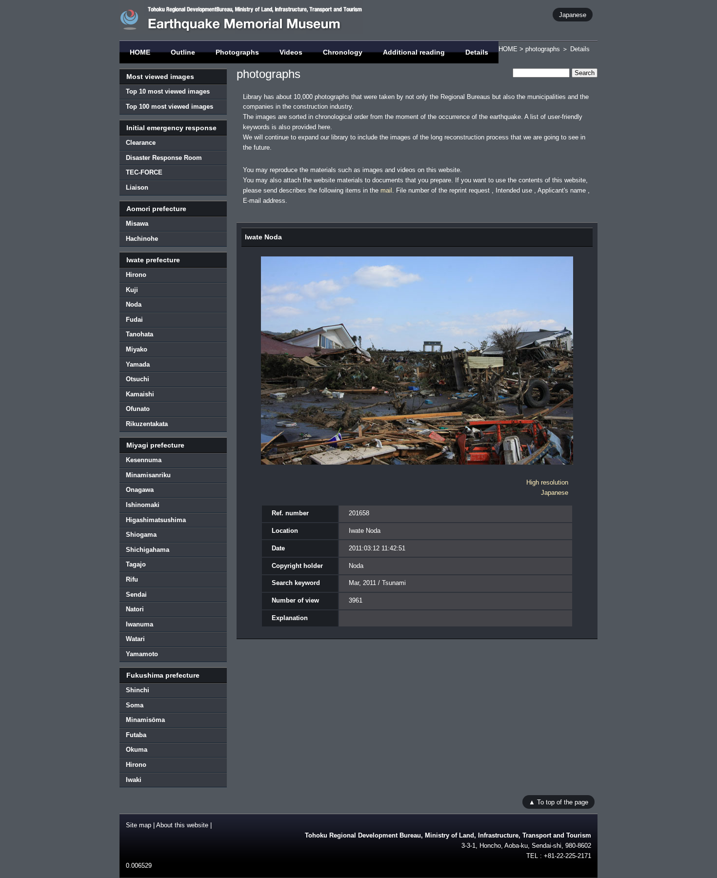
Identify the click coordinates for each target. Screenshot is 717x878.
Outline (183, 52)
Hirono (136, 274)
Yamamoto (142, 654)
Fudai (134, 319)
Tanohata (139, 334)
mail (386, 190)
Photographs (237, 52)
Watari (135, 639)
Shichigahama (147, 549)
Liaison (137, 187)
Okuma (136, 749)
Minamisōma (145, 719)
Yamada (138, 364)
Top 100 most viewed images (169, 106)
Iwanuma (139, 624)
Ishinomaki (142, 504)
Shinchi (137, 690)
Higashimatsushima (156, 520)
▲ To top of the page (558, 801)
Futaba (136, 735)
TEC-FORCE (144, 172)
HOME (140, 52)
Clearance (141, 142)
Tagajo (136, 564)
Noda (133, 304)
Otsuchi (137, 379)
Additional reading (414, 52)
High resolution (547, 482)
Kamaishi (140, 394)
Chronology (342, 52)
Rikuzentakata (147, 424)
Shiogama (141, 534)
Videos (290, 52)
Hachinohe (142, 238)
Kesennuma (143, 460)
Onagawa (140, 489)
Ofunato (138, 408)
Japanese (572, 14)
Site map (138, 825)
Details (476, 52)
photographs (542, 49)
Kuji (132, 289)
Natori (135, 609)
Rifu (132, 579)
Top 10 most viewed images (168, 91)
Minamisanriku (148, 475)
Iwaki (133, 779)
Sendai (136, 594)
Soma (134, 705)
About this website (182, 825)
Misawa (137, 223)
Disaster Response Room (164, 157)
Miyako (136, 349)
